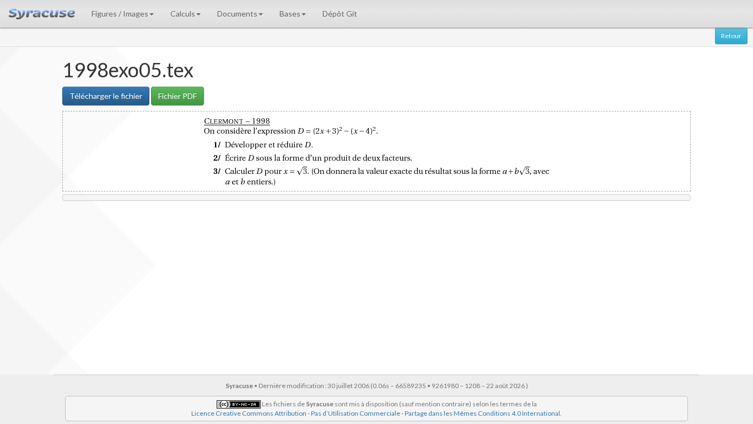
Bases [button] (289, 13)
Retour (731, 35)
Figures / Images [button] (120, 13)
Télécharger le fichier (105, 95)
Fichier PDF (177, 95)
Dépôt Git (339, 13)
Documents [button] (237, 13)
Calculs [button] (182, 13)
